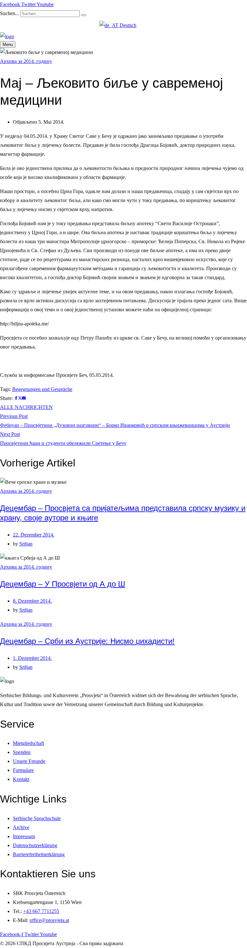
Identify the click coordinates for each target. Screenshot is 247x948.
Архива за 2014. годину (26, 61)
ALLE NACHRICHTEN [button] (26, 407)
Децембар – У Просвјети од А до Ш (62, 584)
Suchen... (9, 13)
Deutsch (127, 25)
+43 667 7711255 (41, 911)
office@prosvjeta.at (49, 920)
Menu (8, 44)
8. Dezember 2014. (32, 601)
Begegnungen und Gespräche (42, 389)
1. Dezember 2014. (32, 658)
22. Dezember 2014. (33, 534)
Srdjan (25, 543)
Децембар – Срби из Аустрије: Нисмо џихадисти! (87, 641)
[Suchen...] (83, 15)
